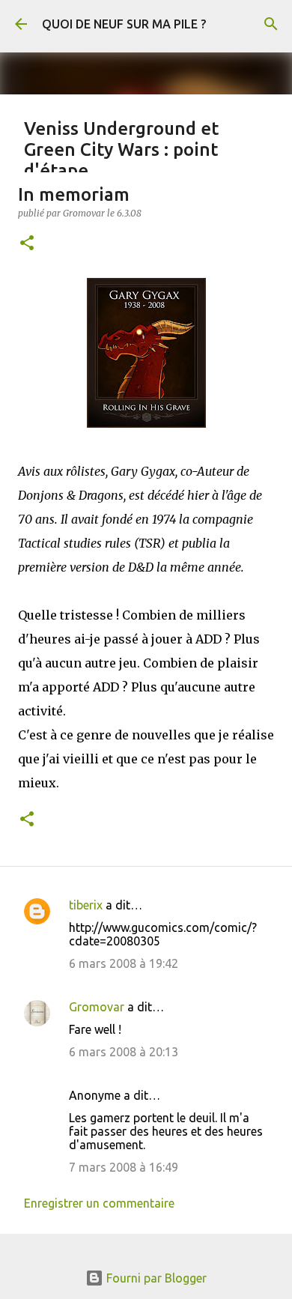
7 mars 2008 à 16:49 (123, 1167)
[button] (27, 244)
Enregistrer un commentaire (99, 1203)
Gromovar (96, 1007)
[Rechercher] (271, 24)
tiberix (86, 905)
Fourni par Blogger (155, 1278)
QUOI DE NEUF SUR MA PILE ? (124, 24)
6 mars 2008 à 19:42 (123, 963)
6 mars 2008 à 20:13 (123, 1052)
